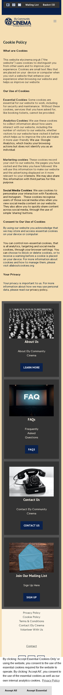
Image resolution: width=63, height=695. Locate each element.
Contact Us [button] (32, 525)
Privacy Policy (31, 612)
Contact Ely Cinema (31, 625)
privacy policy (38, 289)
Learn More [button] (31, 367)
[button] (8, 4)
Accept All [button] (11, 690)
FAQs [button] (31, 449)
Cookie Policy (31, 617)
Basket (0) (49, 5)
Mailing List (32, 5)
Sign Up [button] (31, 597)
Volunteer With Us (31, 629)
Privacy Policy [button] (51, 680)
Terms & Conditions (31, 621)
